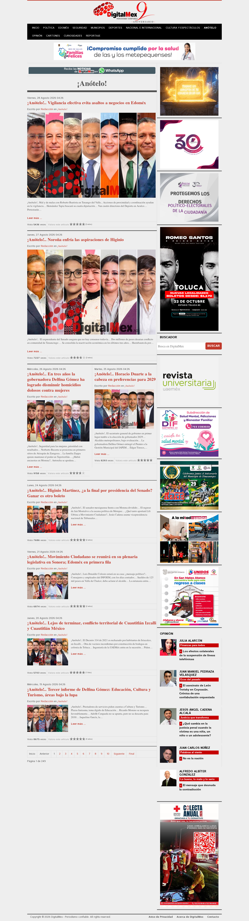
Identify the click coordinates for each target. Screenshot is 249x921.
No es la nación (192, 758)
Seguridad (80, 28)
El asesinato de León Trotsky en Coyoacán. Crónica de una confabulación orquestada (197, 691)
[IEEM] (189, 144)
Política (48, 28)
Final (131, 754)
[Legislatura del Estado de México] (189, 91)
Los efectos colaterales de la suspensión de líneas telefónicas (197, 655)
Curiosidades (73, 36)
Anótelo (210, 28)
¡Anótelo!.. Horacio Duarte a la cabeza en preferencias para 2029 (125, 376)
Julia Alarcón (190, 641)
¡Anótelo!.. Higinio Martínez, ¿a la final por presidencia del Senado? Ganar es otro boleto (89, 493)
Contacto (213, 917)
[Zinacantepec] (189, 485)
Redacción (47, 109)
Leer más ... (34, 218)
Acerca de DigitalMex (190, 917)
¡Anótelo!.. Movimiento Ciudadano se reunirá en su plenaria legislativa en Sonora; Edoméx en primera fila (82, 559)
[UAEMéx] (189, 381)
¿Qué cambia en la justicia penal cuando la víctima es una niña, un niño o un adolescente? (195, 729)
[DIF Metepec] (189, 433)
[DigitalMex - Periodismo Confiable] (124, 12)
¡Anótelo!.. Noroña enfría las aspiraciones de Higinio (75, 239)
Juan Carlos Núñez (194, 748)
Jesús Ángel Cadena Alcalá (195, 711)
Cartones (53, 36)
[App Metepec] (124, 51)
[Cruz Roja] (189, 855)
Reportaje (93, 36)
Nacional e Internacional (144, 28)
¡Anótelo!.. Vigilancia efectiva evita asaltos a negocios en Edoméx (86, 102)
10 (108, 754)
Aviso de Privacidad (161, 917)
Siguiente (119, 754)
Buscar (213, 346)
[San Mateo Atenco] (189, 596)
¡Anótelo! (62, 109)
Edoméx (63, 28)
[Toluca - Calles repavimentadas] (189, 538)
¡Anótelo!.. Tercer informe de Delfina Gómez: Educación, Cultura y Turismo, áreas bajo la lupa (89, 692)
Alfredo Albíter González (192, 773)
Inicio (35, 28)
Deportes (115, 28)
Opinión (37, 36)
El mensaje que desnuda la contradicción (197, 787)
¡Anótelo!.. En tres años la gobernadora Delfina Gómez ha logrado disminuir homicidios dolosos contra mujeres (56, 381)
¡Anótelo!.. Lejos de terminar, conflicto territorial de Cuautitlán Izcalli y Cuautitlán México (91, 625)
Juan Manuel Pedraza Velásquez (196, 673)
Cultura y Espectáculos (183, 28)
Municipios (98, 28)
